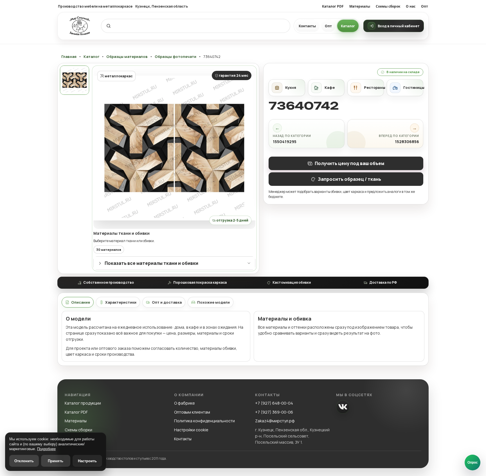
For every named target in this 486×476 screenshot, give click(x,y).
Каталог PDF (333, 6)
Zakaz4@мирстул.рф (275, 420)
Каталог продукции (83, 403)
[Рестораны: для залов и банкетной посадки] (365, 87)
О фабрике (184, 403)
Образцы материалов (127, 56)
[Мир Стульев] (80, 26)
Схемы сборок (388, 6)
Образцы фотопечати (175, 56)
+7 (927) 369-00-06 (274, 412)
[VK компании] (343, 407)
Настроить (87, 461)
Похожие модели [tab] (213, 302)
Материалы (359, 6)
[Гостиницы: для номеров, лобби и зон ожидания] (405, 87)
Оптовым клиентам (192, 412)
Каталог (348, 26)
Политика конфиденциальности (204, 420)
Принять (55, 461)
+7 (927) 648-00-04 (274, 403)
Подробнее (46, 449)
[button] (174, 148)
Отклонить (24, 461)
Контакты (307, 26)
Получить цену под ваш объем (349, 163)
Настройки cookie (191, 429)
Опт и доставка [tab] (167, 302)
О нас (410, 6)
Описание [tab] (80, 302)
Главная (68, 56)
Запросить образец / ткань (349, 179)
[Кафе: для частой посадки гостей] (326, 87)
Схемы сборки (78, 429)
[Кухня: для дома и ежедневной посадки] (287, 87)
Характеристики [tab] (120, 302)
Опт (424, 6)
